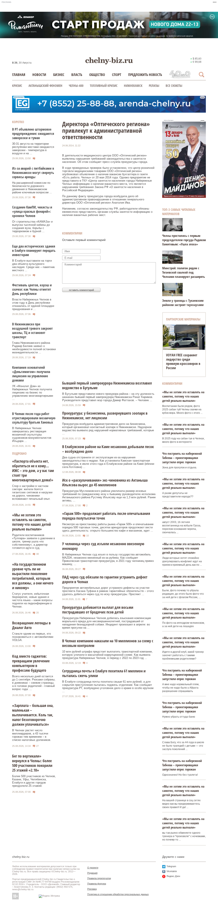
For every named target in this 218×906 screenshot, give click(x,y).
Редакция (92, 873)
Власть (76, 74)
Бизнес (58, 74)
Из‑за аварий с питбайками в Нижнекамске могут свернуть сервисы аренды (33, 172)
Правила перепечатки (99, 878)
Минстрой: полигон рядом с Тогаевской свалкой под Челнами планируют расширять (183, 272)
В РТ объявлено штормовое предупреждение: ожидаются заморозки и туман (33, 133)
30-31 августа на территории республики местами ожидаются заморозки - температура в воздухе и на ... (33, 148)
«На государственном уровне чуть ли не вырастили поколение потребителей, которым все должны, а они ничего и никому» (32, 576)
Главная (18, 74)
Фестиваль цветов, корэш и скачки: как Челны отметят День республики (32, 289)
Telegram (171, 866)
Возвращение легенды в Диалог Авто (31, 625)
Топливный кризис (104, 85)
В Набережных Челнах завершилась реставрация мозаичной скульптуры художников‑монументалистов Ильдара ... (31, 435)
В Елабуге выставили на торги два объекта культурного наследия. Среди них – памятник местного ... (33, 265)
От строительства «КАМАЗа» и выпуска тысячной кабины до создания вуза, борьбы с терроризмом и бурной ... (32, 226)
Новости (39, 74)
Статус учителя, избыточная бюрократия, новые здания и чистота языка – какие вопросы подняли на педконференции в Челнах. (32, 600)
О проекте (92, 867)
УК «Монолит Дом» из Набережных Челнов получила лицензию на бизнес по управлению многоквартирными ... (32, 393)
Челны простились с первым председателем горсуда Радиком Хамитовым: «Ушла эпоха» (184, 239)
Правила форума (96, 883)
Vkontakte (171, 871)
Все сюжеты (174, 85)
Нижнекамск (133, 85)
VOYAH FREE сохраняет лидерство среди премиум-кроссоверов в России (183, 361)
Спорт (116, 74)
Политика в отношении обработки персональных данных (118, 894)
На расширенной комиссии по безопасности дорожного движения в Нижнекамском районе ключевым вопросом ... (32, 187)
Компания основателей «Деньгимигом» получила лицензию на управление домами (31, 374)
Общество (97, 74)
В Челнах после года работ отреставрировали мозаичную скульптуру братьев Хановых (33, 418)
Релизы (154, 85)
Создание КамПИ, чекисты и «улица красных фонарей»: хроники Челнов (32, 211)
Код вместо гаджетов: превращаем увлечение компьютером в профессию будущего (31, 663)
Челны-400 (76, 85)
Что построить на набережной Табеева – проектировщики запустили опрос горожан (182, 457)
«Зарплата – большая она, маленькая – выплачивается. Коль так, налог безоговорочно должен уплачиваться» (33, 715)
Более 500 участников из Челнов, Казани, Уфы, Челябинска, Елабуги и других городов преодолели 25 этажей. (34, 781)
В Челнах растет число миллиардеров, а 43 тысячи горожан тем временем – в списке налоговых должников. (31, 735)
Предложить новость (145, 74)
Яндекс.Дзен (173, 876)
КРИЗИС (17, 85)
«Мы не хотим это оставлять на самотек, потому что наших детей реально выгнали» (31, 522)
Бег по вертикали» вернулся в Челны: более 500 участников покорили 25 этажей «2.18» (32, 763)
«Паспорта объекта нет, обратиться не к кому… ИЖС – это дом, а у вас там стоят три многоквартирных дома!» (33, 470)
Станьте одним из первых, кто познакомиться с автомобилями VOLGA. (32, 637)
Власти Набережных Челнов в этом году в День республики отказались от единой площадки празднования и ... (33, 304)
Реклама (92, 889)
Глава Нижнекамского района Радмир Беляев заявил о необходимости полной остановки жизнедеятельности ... (34, 347)
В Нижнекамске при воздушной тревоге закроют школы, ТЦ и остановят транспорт (32, 330)
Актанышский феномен (45, 85)
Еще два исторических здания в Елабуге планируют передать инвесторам (34, 250)
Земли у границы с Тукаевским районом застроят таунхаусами (183, 302)
